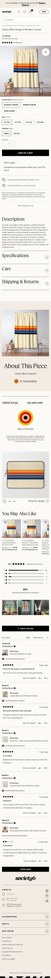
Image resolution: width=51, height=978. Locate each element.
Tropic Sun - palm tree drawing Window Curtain (29, 741)
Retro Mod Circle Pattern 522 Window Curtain (28, 830)
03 (32, 96)
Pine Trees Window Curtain (20, 654)
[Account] (19, 12)
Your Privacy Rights (8, 959)
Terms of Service (7, 948)
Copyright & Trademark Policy (12, 952)
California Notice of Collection (12, 944)
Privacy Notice (7, 937)
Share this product (24, 206)
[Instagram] (47, 891)
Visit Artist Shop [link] (35, 403)
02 (19, 96)
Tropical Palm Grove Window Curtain (24, 785)
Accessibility (6, 955)
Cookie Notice (7, 941)
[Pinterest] (47, 896)
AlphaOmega (30, 381)
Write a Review (31, 629)
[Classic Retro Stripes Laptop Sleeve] (25, 475)
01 (4, 501)
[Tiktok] (47, 901)
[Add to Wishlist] (5, 522)
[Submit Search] (5, 19)
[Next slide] (47, 391)
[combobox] (25, 19)
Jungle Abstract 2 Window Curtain (23, 696)
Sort (28, 637)
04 (45, 96)
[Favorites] (25, 12)
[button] (12, 42)
